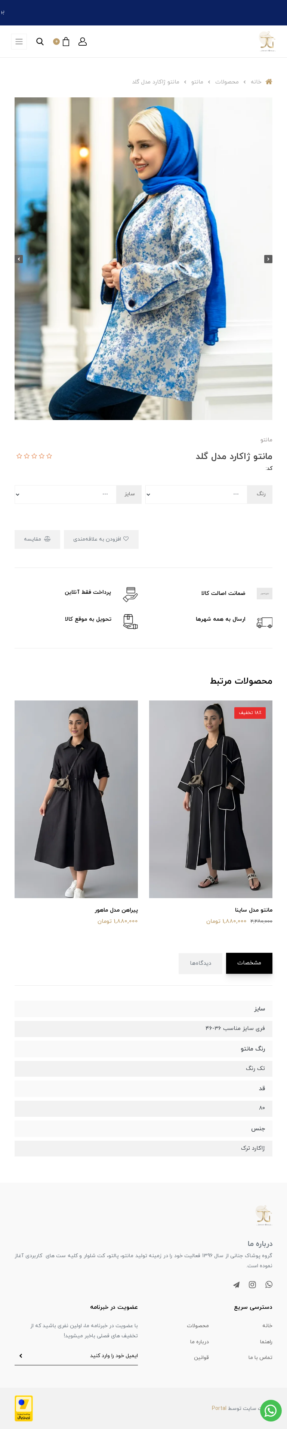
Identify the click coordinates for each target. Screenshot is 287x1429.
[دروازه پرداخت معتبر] (24, 1408)
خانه (267, 1325)
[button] (82, 41)
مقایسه (33, 539)
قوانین (201, 1357)
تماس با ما (260, 1357)
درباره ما (199, 1342)
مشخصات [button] (249, 963)
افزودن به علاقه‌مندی (98, 539)
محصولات (198, 1325)
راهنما (266, 1342)
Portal (219, 1408)
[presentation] (268, 259)
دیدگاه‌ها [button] (200, 963)
